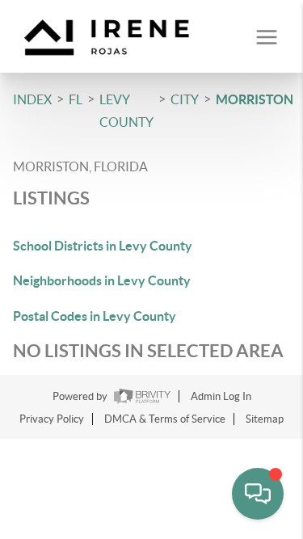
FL (75, 99)
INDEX (32, 99)
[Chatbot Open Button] (258, 494)
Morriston (254, 99)
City (184, 99)
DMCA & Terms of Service (164, 419)
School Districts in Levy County (102, 245)
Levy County (126, 110)
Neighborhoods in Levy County (102, 280)
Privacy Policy (51, 419)
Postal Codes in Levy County (94, 316)
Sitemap (265, 419)
